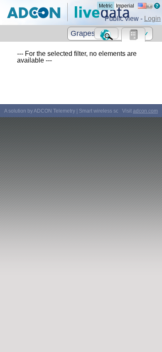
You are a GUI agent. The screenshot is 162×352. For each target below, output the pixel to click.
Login (152, 18)
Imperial (125, 6)
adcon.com (145, 111)
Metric (106, 6)
